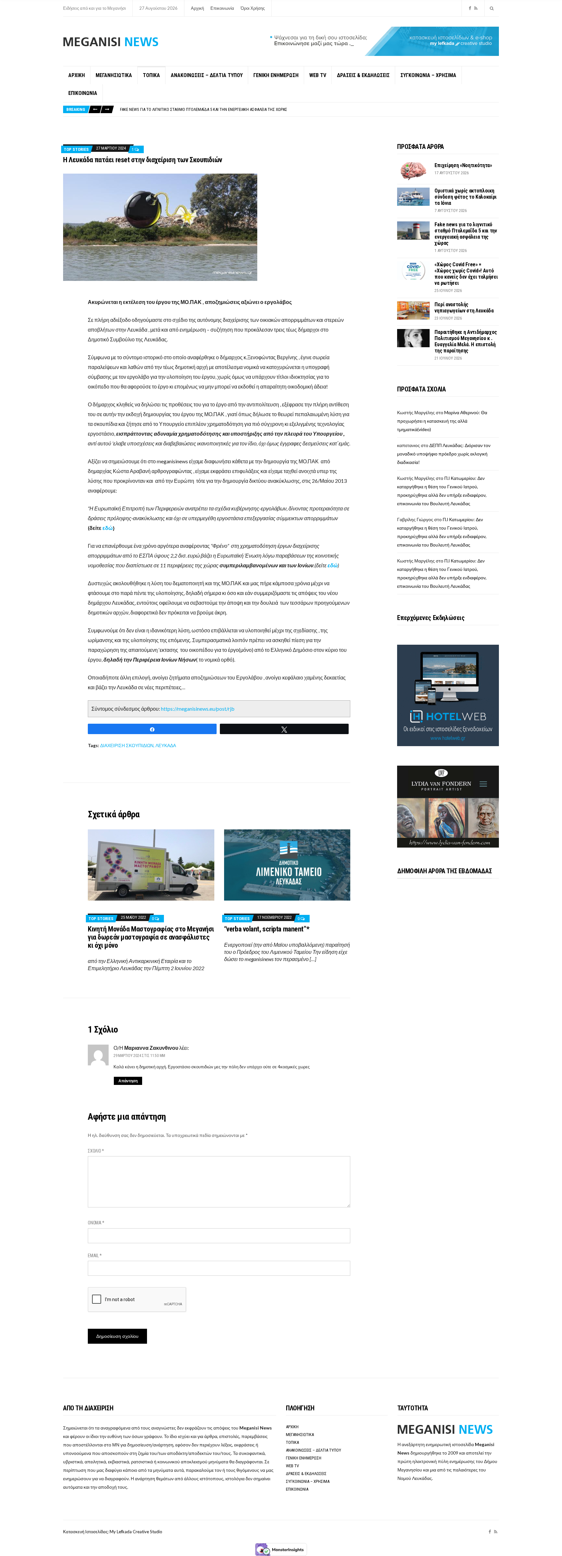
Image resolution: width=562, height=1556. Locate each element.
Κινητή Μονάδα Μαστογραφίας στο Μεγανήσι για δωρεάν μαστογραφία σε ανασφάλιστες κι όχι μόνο (151, 937)
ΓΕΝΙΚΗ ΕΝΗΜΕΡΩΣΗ (276, 75)
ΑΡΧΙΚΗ (76, 75)
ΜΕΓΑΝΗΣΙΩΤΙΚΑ (114, 75)
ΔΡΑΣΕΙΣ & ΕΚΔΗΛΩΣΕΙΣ (363, 75)
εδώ (107, 528)
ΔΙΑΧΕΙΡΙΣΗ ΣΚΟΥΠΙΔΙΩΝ (127, 745)
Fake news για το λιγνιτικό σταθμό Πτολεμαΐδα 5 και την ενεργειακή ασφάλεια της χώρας (466, 233)
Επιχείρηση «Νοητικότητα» (463, 165)
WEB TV (317, 75)
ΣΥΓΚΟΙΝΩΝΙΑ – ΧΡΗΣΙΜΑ (428, 75)
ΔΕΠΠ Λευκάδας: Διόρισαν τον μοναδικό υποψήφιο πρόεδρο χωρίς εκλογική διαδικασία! (443, 453)
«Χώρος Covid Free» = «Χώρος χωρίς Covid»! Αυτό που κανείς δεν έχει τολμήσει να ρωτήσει (204, 109)
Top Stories (76, 149)
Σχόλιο (96, 1151)
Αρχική (197, 8)
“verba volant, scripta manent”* (266, 929)
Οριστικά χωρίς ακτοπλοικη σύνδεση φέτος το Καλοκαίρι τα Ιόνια (466, 197)
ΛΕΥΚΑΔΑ (165, 745)
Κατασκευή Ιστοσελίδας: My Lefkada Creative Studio (112, 1531)
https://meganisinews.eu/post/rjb (197, 708)
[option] (309, 109)
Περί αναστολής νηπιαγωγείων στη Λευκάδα (464, 307)
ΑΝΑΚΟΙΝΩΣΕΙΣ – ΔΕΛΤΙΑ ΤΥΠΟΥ (207, 75)
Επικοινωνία (222, 8)
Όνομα (96, 1222)
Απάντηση (128, 1080)
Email (95, 1255)
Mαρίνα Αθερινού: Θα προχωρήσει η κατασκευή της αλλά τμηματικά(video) (442, 421)
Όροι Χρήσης (253, 8)
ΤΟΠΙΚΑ (151, 75)
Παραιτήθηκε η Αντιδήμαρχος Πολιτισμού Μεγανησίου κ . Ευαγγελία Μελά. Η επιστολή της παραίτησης (466, 341)
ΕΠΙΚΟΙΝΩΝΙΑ (82, 93)
